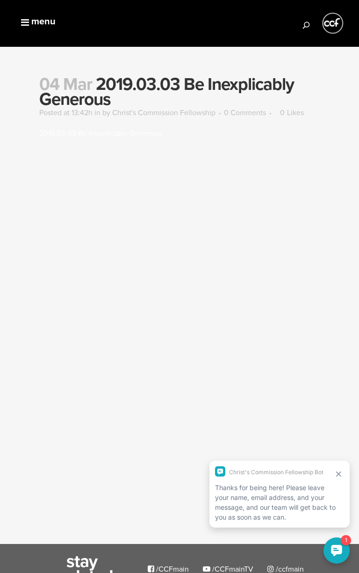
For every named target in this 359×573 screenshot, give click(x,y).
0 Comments (245, 112)
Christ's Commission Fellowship (163, 112)
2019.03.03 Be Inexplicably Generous (100, 133)
